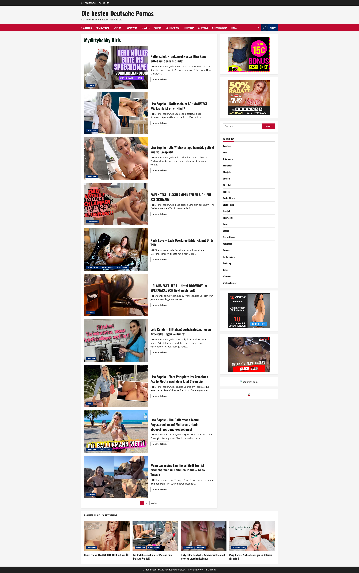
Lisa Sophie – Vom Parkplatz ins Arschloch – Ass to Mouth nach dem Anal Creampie (116, 386)
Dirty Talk (227, 185)
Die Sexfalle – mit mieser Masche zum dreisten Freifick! (152, 556)
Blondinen (92, 130)
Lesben (226, 230)
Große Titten (93, 267)
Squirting (227, 263)
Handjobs (227, 211)
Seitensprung (172, 27)
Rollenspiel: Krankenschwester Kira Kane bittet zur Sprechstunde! (116, 67)
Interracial (228, 217)
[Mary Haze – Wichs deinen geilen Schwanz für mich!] (252, 536)
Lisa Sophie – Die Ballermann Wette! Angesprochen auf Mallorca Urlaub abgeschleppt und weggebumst (116, 431)
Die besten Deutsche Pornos (117, 13)
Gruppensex (93, 221)
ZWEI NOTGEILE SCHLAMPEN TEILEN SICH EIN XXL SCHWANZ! (116, 204)
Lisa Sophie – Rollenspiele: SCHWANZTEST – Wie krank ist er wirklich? (116, 113)
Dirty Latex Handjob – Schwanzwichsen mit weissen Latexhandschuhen (203, 556)
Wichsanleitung (230, 283)
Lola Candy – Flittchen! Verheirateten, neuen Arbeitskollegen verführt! (116, 340)
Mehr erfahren (161, 80)
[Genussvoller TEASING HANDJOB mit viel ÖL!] (107, 536)
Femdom (157, 27)
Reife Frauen (122, 267)
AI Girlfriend (102, 27)
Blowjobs (227, 172)
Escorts (145, 27)
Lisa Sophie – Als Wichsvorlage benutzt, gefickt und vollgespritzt (116, 158)
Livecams (118, 27)
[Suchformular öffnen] (258, 27)
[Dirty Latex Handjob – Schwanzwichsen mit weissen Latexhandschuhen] (203, 536)
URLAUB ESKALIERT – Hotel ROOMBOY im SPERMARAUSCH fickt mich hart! (116, 295)
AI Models (203, 27)
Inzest (226, 224)
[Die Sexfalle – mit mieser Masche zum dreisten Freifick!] (155, 536)
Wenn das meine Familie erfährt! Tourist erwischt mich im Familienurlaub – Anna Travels (116, 477)
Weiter (154, 503)
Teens (225, 270)
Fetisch (91, 85)
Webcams (227, 276)
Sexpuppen (132, 27)
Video (273, 27)
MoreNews (194, 569)
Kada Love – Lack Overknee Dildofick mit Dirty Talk (116, 249)
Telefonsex (188, 27)
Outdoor (91, 494)
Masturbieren (107, 267)
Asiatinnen (228, 159)
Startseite (86, 27)
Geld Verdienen (219, 27)
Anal (89, 403)
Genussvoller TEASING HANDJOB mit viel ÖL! (107, 555)
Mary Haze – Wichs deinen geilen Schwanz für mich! (250, 556)
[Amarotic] (249, 353)
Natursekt (227, 243)
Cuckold (226, 178)
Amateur (91, 358)
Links (234, 27)
